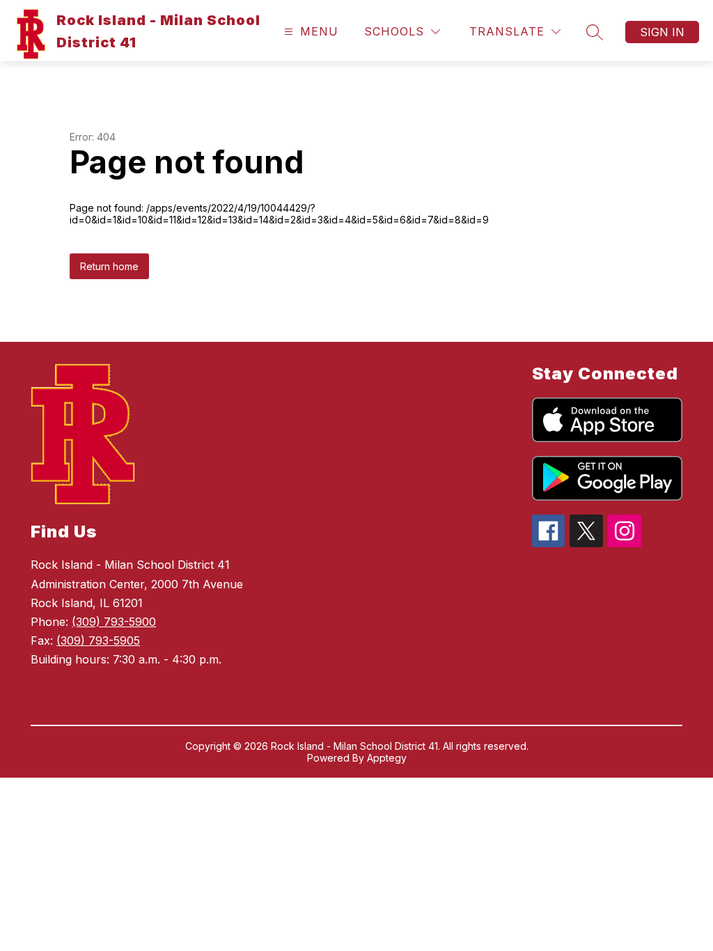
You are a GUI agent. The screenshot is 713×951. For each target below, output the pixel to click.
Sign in (662, 32)
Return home (109, 266)
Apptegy (387, 758)
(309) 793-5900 (114, 622)
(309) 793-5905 (98, 640)
